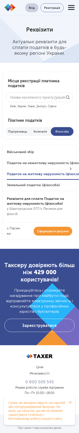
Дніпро (41, 106)
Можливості (40, 373)
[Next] (70, 169)
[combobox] (39, 97)
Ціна (39, 367)
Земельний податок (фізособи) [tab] (33, 185)
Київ (13, 106)
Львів (31, 106)
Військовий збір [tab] (20, 152)
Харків (22, 106)
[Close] (70, 402)
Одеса (52, 106)
